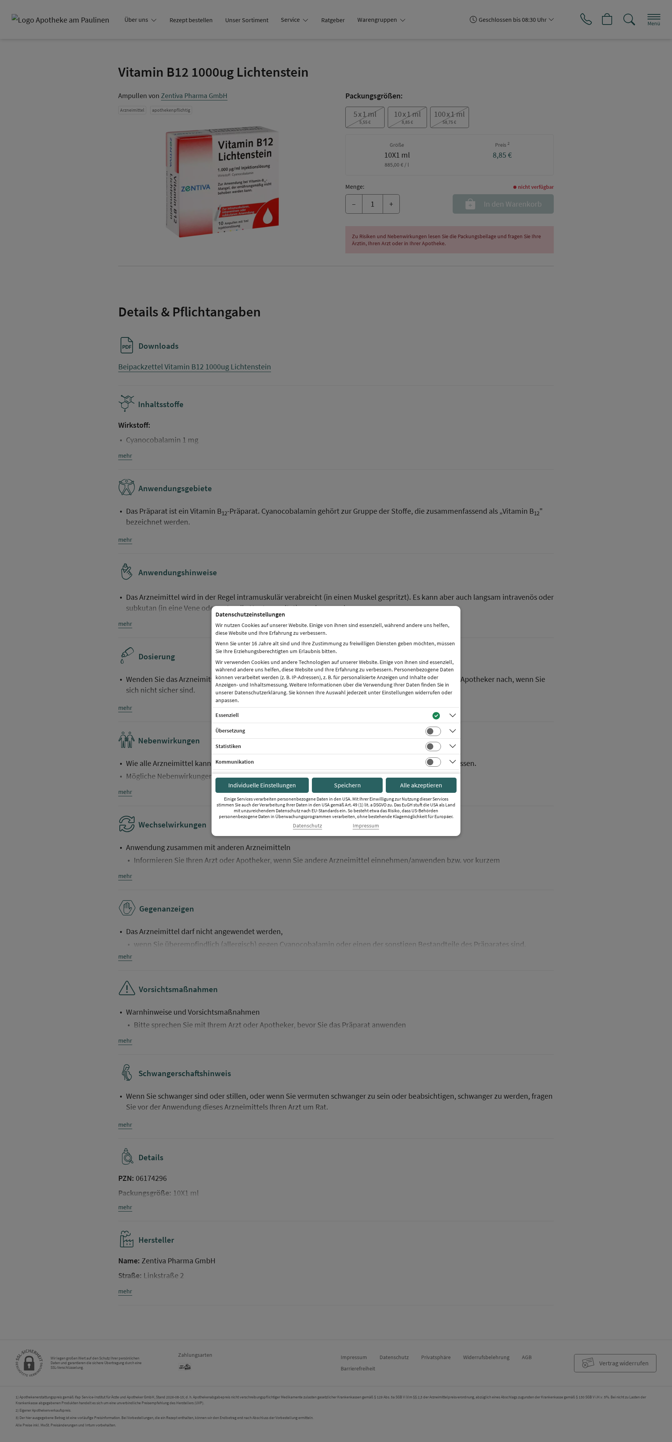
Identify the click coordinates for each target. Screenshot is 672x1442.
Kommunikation (234, 761)
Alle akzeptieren (421, 785)
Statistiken (228, 746)
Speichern (347, 785)
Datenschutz (307, 825)
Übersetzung (230, 730)
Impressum (366, 825)
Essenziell (227, 714)
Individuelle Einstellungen (262, 785)
